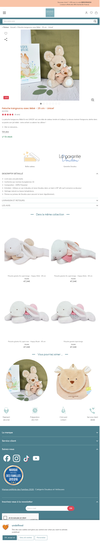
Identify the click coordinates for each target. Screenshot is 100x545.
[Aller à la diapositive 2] (43, 103)
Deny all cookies (26, 537)
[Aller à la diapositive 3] (47, 103)
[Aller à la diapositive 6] (56, 103)
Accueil (13, 27)
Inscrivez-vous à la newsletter (17, 501)
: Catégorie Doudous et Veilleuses (33, 489)
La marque (7, 432)
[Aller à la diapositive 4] (50, 103)
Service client (9, 440)
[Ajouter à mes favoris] (5, 33)
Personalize (41, 537)
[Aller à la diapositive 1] (40, 103)
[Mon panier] (96, 12)
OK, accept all (10, 537)
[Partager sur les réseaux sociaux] (5, 39)
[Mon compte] (86, 12)
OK (70, 508)
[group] (27, 380)
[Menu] (4, 13)
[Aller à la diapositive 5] (53, 103)
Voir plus (5, 132)
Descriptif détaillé (12, 173)
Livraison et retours (13, 200)
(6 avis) (17, 114)
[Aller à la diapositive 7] (59, 103)
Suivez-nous (8, 449)
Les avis (6, 205)
